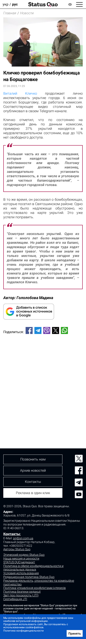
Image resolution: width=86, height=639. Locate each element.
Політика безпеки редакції (22, 591)
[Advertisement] (43, 384)
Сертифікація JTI (15, 599)
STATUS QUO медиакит (19, 562)
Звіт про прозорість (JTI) (21, 595)
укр (5, 4)
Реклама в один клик (33, 493)
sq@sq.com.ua (23, 538)
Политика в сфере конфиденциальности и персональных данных (33, 567)
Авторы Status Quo (16, 549)
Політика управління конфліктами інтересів (34, 588)
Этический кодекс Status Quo (24, 554)
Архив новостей (33, 470)
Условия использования (21, 573)
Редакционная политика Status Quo (28, 577)
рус (15, 4)
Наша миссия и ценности (21, 558)
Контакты (11, 534)
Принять (74, 633)
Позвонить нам (33, 459)
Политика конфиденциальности (23, 630)
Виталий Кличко (20, 93)
